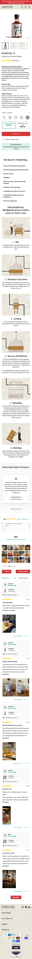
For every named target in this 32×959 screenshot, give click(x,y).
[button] (10, 61)
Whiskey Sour (21, 97)
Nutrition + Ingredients (7, 112)
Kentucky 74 (12, 591)
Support (4, 924)
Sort (15, 578)
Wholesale (5, 930)
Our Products (6, 913)
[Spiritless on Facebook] (26, 907)
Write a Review (24, 572)
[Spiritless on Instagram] (23, 907)
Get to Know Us (7, 918)
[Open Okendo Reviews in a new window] (9, 566)
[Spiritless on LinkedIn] (29, 907)
